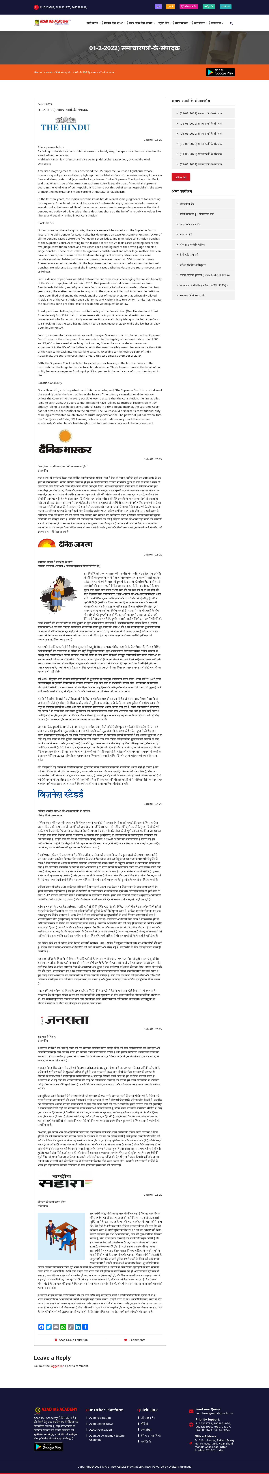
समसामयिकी (181, 23)
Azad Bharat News (101, 1423)
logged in (57, 1366)
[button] (181, 177)
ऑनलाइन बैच (190, 6)
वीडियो (144, 1423)
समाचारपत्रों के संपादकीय (58, 72)
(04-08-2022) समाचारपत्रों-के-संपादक (201, 154)
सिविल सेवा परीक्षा (113, 23)
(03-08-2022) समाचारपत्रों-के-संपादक (201, 164)
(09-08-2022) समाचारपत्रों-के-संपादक (201, 113)
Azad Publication (100, 1417)
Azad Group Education (73, 1340)
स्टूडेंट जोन (163, 23)
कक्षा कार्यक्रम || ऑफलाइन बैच (197, 214)
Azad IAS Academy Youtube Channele (107, 1438)
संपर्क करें (225, 6)
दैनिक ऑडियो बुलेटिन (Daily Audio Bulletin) (205, 275)
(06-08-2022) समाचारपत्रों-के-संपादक (201, 133)
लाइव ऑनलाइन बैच (190, 224)
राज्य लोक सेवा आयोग (140, 23)
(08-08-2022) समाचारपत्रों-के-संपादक (201, 123)
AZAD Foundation (100, 1429)
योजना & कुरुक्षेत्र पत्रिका (192, 244)
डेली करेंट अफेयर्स (189, 254)
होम (158, 6)
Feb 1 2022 (45, 104)
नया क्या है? (186, 234)
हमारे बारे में (92, 23)
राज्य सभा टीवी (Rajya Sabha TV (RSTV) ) (204, 285)
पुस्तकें (170, 6)
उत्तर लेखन (199, 23)
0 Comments (137, 1340)
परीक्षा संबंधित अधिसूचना (193, 265)
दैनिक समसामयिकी (151, 1435)
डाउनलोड (216, 23)
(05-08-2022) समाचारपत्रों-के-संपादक (201, 144)
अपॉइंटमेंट (208, 6)
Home (38, 72)
